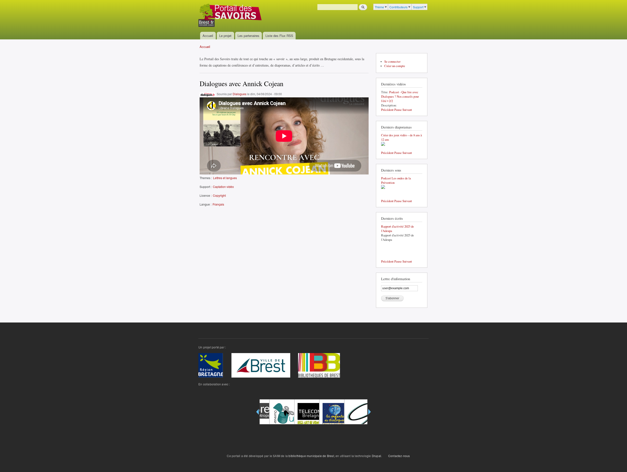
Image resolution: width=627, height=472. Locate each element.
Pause (398, 110)
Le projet (225, 35)
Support (418, 7)
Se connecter (392, 61)
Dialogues (239, 94)
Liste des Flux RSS (279, 35)
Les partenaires (248, 35)
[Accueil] (230, 16)
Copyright (219, 195)
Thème (379, 7)
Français (218, 204)
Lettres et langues (225, 178)
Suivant (407, 110)
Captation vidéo (223, 186)
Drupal (376, 456)
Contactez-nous (399, 456)
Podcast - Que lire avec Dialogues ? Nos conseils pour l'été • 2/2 (400, 96)
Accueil (208, 35)
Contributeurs (398, 7)
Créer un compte (394, 66)
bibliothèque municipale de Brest (311, 456)
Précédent (387, 110)
